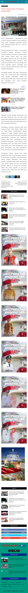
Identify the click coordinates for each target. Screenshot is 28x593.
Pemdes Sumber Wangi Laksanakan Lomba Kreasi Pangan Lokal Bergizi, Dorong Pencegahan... (16, 493)
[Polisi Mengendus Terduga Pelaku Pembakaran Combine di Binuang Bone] (4, 560)
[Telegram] (12, 177)
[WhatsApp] (6, 177)
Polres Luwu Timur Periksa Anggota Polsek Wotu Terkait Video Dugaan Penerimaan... (16, 223)
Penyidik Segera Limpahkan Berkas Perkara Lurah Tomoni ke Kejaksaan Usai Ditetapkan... (17, 209)
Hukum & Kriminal (4, 6)
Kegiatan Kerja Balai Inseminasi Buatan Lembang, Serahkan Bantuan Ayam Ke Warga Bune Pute (7, 184)
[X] (15, 177)
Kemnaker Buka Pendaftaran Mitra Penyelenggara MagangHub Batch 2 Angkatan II (16, 519)
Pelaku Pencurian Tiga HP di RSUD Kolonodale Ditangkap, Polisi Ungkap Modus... (16, 196)
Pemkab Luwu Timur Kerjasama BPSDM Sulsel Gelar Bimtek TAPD (21, 183)
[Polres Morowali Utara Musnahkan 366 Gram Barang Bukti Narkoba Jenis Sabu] (4, 229)
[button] (2, 2)
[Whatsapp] (9, 551)
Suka (25, 529)
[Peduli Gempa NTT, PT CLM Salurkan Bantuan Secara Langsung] (4, 507)
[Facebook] (9, 177)
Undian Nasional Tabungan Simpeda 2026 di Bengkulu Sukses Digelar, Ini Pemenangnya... (18, 513)
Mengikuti (23, 532)
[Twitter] (18, 551)
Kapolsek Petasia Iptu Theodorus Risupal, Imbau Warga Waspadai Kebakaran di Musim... (17, 572)
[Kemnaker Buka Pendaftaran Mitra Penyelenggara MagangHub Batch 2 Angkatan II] (4, 520)
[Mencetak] (18, 177)
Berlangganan (23, 537)
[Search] (26, 2)
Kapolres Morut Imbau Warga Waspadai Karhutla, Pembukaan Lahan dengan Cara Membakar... (17, 216)
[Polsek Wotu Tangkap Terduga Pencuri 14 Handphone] (4, 203)
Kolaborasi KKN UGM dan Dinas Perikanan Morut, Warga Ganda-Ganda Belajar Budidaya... (17, 566)
